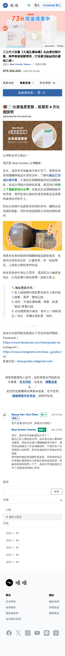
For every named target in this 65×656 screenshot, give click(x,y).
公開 (8, 509)
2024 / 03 (12, 562)
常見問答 (47, 82)
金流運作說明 (13, 619)
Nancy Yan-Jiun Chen (25, 414)
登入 (37, 5)
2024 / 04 (12, 554)
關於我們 (54, 601)
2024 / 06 (12, 540)
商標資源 (54, 607)
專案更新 (27, 82)
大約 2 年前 (56, 414)
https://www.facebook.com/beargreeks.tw (31, 342)
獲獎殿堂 (54, 613)
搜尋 (6, 482)
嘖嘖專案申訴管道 (23, 396)
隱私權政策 (12, 613)
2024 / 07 (12, 533)
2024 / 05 (12, 547)
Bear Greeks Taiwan (20, 64)
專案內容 (8, 82)
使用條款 (11, 607)
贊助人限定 (14, 517)
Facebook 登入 (52, 5)
